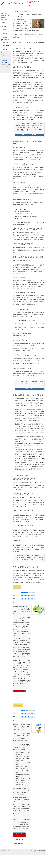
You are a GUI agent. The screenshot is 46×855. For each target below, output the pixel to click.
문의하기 (2, 852)
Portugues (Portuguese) (6, 64)
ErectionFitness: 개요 (19, 839)
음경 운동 (16, 11)
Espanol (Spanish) (5, 58)
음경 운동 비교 (32, 134)
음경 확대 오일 (4, 33)
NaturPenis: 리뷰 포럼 (19, 698)
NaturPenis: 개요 (19, 695)
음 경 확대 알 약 (4, 26)
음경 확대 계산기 (4, 20)
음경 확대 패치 (4, 29)
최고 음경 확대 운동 (5, 42)
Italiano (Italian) (4, 62)
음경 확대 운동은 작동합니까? (5, 40)
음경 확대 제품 (4, 22)
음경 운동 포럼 (33, 388)
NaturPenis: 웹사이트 (19, 691)
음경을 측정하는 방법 (5, 15)
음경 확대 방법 (4, 19)
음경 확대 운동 (4, 37)
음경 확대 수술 (4, 49)
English (3, 55)
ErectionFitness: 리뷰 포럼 (19, 843)
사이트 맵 (5, 852)
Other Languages (4, 67)
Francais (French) (5, 60)
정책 (8, 852)
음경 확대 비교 (4, 17)
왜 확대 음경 (3, 13)
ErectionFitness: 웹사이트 (19, 834)
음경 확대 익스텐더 (5, 45)
